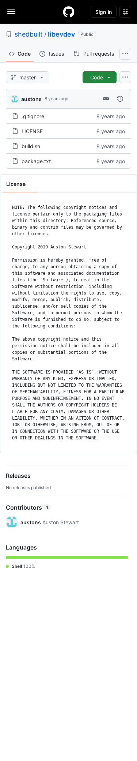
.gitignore (33, 116)
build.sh (31, 146)
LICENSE (32, 131)
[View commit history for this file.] (120, 99)
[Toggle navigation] (11, 11)
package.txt (36, 161)
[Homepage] (69, 12)
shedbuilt (29, 34)
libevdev (61, 34)
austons (31, 99)
